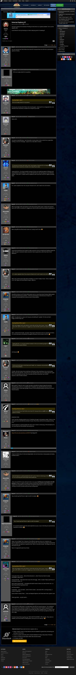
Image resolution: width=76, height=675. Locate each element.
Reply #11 (13, 269)
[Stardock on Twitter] (61, 57)
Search (11, 11)
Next (52, 45)
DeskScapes (3, 657)
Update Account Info (70, 659)
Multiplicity (3, 659)
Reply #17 (13, 404)
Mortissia (5, 124)
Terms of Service (37, 673)
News (20, 0)
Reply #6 (13, 160)
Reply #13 (13, 314)
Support (27, 0)
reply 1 (22, 408)
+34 (5, 36)
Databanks (26, 5)
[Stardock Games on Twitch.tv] (67, 57)
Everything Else (8, 19)
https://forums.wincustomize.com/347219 (21, 433)
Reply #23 (13, 538)
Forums (46, 664)
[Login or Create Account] (70, 1)
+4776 (6, 196)
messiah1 (5, 145)
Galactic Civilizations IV (26, 654)
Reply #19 (13, 451)
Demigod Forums (31, 116)
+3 (5, 397)
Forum (53, 5)
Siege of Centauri (25, 662)
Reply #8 (13, 204)
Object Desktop (3, 651)
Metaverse (46, 5)
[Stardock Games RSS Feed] (70, 59)
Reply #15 (13, 360)
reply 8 (23, 323)
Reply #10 (13, 248)
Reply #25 (13, 604)
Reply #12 (13, 291)
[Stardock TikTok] (66, 59)
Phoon (5, 437)
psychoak (5, 611)
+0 (5, 466)
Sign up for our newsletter (48, 667)
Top (54, 46)
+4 (5, 352)
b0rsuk (6, 411)
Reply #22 (15, 516)
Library (40, 5)
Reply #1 (13, 46)
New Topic (51, 9)
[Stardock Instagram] (69, 57)
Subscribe (72, 667)
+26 (5, 175)
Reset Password (69, 657)
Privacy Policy (31, 673)
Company (47, 649)
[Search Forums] (75, 1)
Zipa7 (5, 346)
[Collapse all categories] (74, 27)
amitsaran (5, 54)
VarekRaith (6, 103)
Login (14, 11)
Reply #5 (13, 137)
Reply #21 (13, 493)
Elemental (24, 652)
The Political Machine (26, 659)
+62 (5, 263)
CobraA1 (6, 168)
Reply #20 (13, 470)
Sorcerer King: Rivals (26, 664)
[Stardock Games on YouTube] (65, 57)
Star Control (24, 657)
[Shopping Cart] (73, 1)
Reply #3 (13, 95)
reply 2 (20, 100)
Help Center (69, 651)
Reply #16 (13, 383)
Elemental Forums (32, 404)
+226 (6, 616)
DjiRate (6, 255)
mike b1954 (6, 569)
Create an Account (70, 654)
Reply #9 (13, 226)
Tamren (6, 28)
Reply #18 (13, 430)
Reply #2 (15, 69)
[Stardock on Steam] (71, 57)
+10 (5, 419)
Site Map (45, 673)
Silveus (6, 390)
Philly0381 (5, 299)
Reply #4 (13, 116)
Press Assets (47, 659)
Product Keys (69, 656)
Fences (2, 656)
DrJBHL (6, 190)
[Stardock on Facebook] (63, 57)
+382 (6, 443)
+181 (6, 61)
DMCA (42, 673)
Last (54, 45)
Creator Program (48, 660)
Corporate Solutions (4, 652)
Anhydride (5, 459)
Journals (33, 5)
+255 (6, 83)
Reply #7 (13, 183)
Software (5, 0)
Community (15, 0)
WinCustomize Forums (32, 46)
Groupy (2, 660)
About (46, 651)
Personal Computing (15, 19)
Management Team (48, 654)
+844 (6, 306)
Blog (23, 0)
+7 (5, 131)
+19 (5, 110)
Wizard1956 (6, 211)
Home (3, 19)
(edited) (34, 95)
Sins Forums (26, 24)
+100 (6, 240)
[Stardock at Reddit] (62, 59)
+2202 (6, 219)
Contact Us (47, 662)
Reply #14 (13, 338)
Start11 (2, 654)
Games (10, 0)
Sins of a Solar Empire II (26, 656)
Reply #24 (13, 561)
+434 (6, 152)
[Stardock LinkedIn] (68, 59)
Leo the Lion (6, 234)
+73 (5, 576)
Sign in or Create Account (19, 641)
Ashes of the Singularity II (26, 651)
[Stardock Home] (1, 1)
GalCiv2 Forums (31, 160)
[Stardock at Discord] (64, 59)
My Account (69, 652)
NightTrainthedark (6, 77)
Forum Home (5, 11)
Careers (46, 656)
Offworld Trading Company (27, 660)
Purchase (59, 5)
